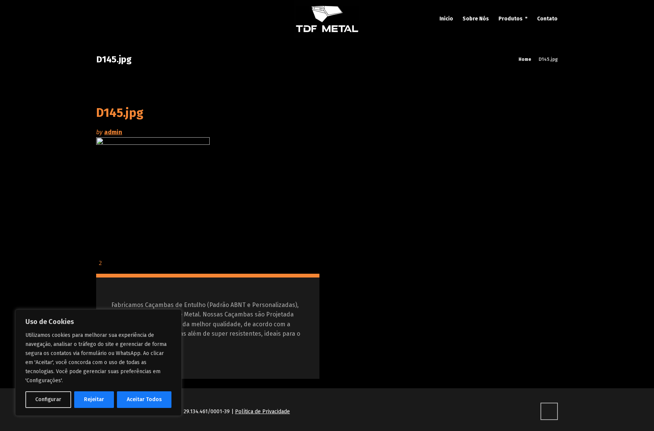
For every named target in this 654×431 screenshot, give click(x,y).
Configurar (48, 399)
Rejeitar (94, 399)
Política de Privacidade (262, 411)
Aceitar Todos (144, 399)
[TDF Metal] (327, 19)
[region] (98, 362)
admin (113, 132)
